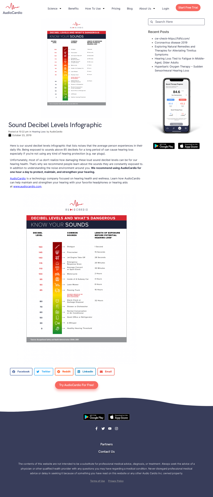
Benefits (73, 8)
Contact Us (106, 452)
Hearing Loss (39, 131)
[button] (21, 371)
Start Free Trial (188, 7)
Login (165, 8)
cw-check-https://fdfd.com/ (172, 38)
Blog (130, 8)
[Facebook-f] (96, 428)
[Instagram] (116, 428)
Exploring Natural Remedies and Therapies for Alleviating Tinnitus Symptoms (175, 50)
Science (52, 8)
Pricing (116, 8)
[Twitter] (103, 428)
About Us (145, 8)
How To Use (93, 8)
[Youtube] (109, 428)
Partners (106, 444)
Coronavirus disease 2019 (171, 42)
